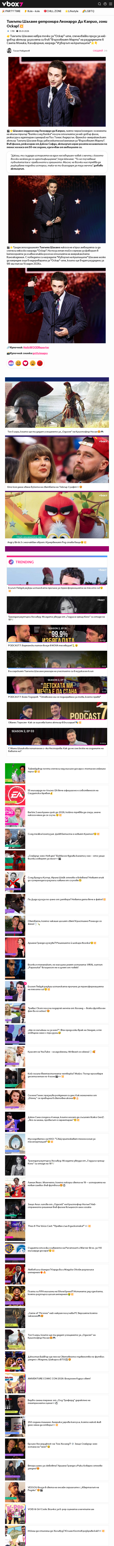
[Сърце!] (25, 363)
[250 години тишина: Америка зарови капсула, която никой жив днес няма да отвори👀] (15, 1427)
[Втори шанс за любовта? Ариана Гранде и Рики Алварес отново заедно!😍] (15, 1470)
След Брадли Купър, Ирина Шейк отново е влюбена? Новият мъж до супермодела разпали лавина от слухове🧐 (66, 879)
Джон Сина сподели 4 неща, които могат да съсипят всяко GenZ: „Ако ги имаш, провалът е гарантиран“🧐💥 (66, 1118)
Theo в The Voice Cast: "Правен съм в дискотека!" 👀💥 (59, 1225)
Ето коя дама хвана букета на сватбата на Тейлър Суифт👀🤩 (44, 486)
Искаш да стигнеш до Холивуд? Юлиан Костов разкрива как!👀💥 (66, 1530)
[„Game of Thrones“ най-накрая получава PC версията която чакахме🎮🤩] (15, 1318)
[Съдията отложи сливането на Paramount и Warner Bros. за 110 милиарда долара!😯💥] (15, 1252)
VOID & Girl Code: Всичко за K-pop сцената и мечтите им (61, 1509)
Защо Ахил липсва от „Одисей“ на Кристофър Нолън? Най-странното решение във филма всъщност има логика (62, 1205)
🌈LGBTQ (88, 11)
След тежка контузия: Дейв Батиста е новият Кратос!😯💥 (64, 833)
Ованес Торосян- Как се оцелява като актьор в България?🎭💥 (44, 722)
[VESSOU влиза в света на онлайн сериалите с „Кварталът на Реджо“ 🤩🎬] (15, 1492)
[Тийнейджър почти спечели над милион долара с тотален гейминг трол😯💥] (15, 773)
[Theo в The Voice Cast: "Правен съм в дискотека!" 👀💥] (15, 1231)
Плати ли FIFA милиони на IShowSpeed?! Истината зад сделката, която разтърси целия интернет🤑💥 (65, 1292)
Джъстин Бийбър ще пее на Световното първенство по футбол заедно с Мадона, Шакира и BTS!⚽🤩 (66, 1358)
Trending (25, 562)
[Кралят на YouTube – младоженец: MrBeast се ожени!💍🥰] (15, 1056)
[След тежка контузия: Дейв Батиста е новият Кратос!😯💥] (15, 839)
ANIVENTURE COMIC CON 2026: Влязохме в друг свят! (59, 1378)
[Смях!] (18, 363)
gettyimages (40, 353)
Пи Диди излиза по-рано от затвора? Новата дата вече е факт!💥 (67, 899)
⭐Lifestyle (71, 11)
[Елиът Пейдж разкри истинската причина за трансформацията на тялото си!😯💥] (57, 576)
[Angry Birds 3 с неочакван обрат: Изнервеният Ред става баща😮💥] (57, 515)
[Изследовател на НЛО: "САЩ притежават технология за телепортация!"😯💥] (15, 1144)
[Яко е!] (11, 363)
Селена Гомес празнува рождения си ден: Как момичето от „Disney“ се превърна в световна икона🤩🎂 (62, 1096)
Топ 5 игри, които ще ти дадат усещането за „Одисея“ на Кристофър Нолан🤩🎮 (55, 431)
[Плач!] (32, 363)
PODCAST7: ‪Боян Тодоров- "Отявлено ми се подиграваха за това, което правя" (54, 696)
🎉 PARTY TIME (11, 11)
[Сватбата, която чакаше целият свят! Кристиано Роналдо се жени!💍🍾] (15, 926)
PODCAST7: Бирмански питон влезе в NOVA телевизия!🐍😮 (43, 645)
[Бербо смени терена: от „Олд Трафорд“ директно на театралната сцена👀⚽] (15, 1405)
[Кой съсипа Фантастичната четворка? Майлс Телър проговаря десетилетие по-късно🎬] (15, 1078)
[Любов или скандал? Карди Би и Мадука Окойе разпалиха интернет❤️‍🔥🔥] (15, 1274)
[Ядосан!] (40, 363)
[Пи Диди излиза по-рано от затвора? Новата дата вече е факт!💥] (15, 904)
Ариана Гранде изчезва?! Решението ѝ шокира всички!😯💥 (62, 942)
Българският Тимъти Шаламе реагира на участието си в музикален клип (51, 671)
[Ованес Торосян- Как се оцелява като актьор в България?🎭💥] (57, 710)
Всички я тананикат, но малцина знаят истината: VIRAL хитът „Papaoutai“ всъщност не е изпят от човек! (65, 966)
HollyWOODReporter (36, 347)
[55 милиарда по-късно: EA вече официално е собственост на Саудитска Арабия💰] (15, 795)
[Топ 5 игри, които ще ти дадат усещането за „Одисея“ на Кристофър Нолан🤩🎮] (57, 404)
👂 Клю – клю (32, 11)
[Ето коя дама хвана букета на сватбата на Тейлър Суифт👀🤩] (57, 460)
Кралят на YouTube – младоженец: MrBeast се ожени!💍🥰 (61, 1051)
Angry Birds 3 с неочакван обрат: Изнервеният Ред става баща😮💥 (47, 542)
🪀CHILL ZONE (52, 11)
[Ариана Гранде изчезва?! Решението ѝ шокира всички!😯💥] (15, 948)
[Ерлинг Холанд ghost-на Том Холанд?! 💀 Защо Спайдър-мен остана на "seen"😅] (15, 1449)
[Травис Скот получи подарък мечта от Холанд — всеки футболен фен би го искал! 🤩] (15, 1013)
